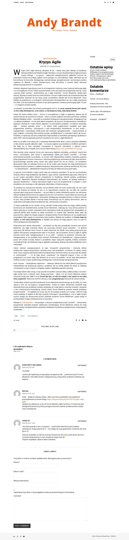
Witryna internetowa (21, 481)
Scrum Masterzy (32, 316)
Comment (17, 496)
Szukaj (92, 57)
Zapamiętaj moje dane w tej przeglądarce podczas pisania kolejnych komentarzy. (44, 492)
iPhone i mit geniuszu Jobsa (100, 76)
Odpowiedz (82, 365)
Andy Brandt (64, 22)
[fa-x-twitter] (108, 2)
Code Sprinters (27, 302)
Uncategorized (50, 58)
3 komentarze (55, 66)
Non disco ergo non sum (99, 78)
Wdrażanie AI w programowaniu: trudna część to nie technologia (102, 73)
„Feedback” (99, 94)
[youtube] (113, 2)
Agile (16, 316)
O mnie (16, 2)
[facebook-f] (110, 2)
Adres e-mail (19, 471)
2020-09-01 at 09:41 (28, 367)
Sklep (22, 2)
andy (17, 320)
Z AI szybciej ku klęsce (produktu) (102, 80)
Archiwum (29, 2)
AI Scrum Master (103, 99)
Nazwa (17, 462)
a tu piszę (77, 149)
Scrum (23, 316)
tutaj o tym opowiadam (64, 149)
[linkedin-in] (105, 2)
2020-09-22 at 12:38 (28, 423)
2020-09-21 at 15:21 (28, 393)
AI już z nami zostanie (98, 70)
